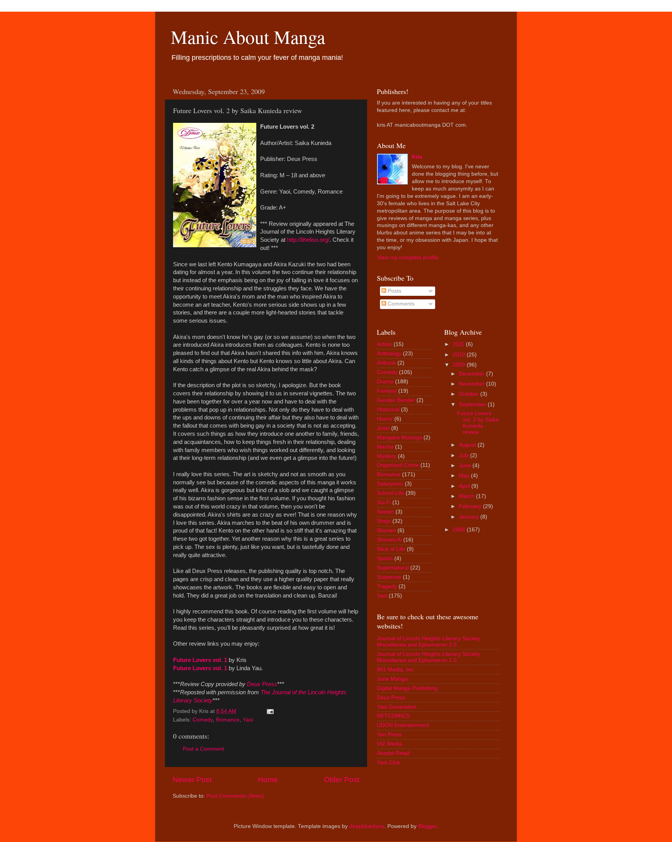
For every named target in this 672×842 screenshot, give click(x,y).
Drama (385, 381)
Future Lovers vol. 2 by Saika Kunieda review (478, 423)
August (467, 445)
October (469, 394)
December (472, 374)
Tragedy (387, 586)
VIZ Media (389, 744)
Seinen (385, 512)
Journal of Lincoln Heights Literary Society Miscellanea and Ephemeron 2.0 (428, 642)
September (472, 404)
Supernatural (393, 568)
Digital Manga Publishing (407, 688)
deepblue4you (366, 826)
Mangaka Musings (399, 437)
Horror (385, 419)
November (472, 384)
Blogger (427, 826)
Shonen (386, 530)
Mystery (386, 456)
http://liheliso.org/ (308, 240)
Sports (385, 558)
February (470, 506)
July (464, 455)
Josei (383, 428)
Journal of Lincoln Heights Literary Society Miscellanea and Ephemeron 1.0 (428, 657)
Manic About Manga (248, 36)
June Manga (392, 679)
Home (268, 780)
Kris (417, 157)
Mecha (385, 447)
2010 (459, 355)
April (464, 486)
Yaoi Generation (396, 707)
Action (384, 344)
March (466, 496)
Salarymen (390, 484)
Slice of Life (391, 549)
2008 (459, 530)
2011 (458, 344)
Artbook (386, 363)
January (469, 517)
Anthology (389, 353)
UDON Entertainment (403, 725)
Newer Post (192, 780)
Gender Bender (396, 400)
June (465, 465)
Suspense (389, 577)
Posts (393, 291)
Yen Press (389, 734)
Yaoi (248, 720)
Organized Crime (398, 465)
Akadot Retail (393, 753)
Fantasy (387, 391)
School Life (390, 493)
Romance (228, 720)
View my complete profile (407, 257)
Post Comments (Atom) (235, 796)
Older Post (341, 780)
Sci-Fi (384, 502)
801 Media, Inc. (396, 670)
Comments (400, 304)
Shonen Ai (389, 540)
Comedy (202, 720)
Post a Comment (203, 749)
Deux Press (391, 698)
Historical (388, 409)
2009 (459, 365)
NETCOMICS (393, 716)
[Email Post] (270, 711)
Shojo (384, 521)
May (464, 476)
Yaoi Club (388, 762)
